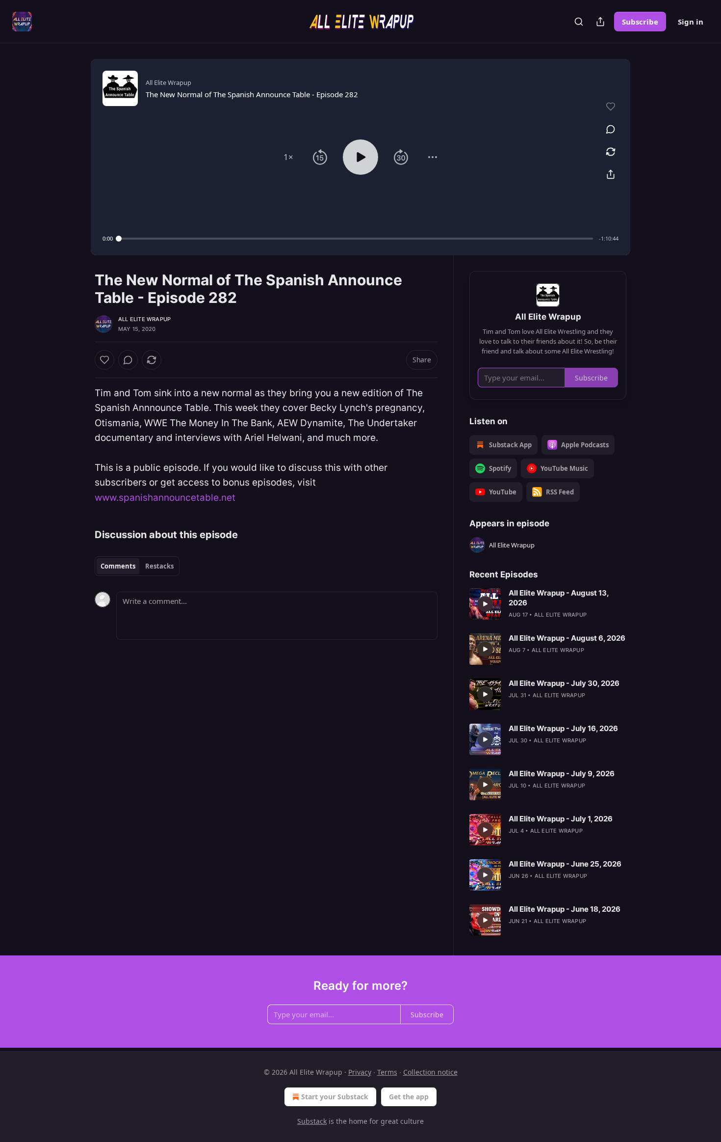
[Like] (104, 360)
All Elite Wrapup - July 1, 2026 (561, 818)
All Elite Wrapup (144, 319)
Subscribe (640, 22)
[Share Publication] (600, 21)
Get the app (409, 1096)
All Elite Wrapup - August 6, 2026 (567, 638)
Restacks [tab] (159, 566)
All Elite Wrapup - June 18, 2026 (564, 909)
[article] (547, 604)
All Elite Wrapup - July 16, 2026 (563, 728)
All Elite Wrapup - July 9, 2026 (562, 773)
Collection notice (430, 1072)
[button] (288, 157)
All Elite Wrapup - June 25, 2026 (565, 864)
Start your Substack (334, 1096)
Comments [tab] (118, 566)
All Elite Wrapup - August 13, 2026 (559, 597)
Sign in (690, 22)
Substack (312, 1121)
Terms (387, 1072)
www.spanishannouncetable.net (165, 497)
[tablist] (137, 566)
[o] (485, 604)
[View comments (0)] (610, 129)
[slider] (356, 239)
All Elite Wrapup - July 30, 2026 (564, 683)
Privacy (359, 1072)
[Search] (579, 21)
